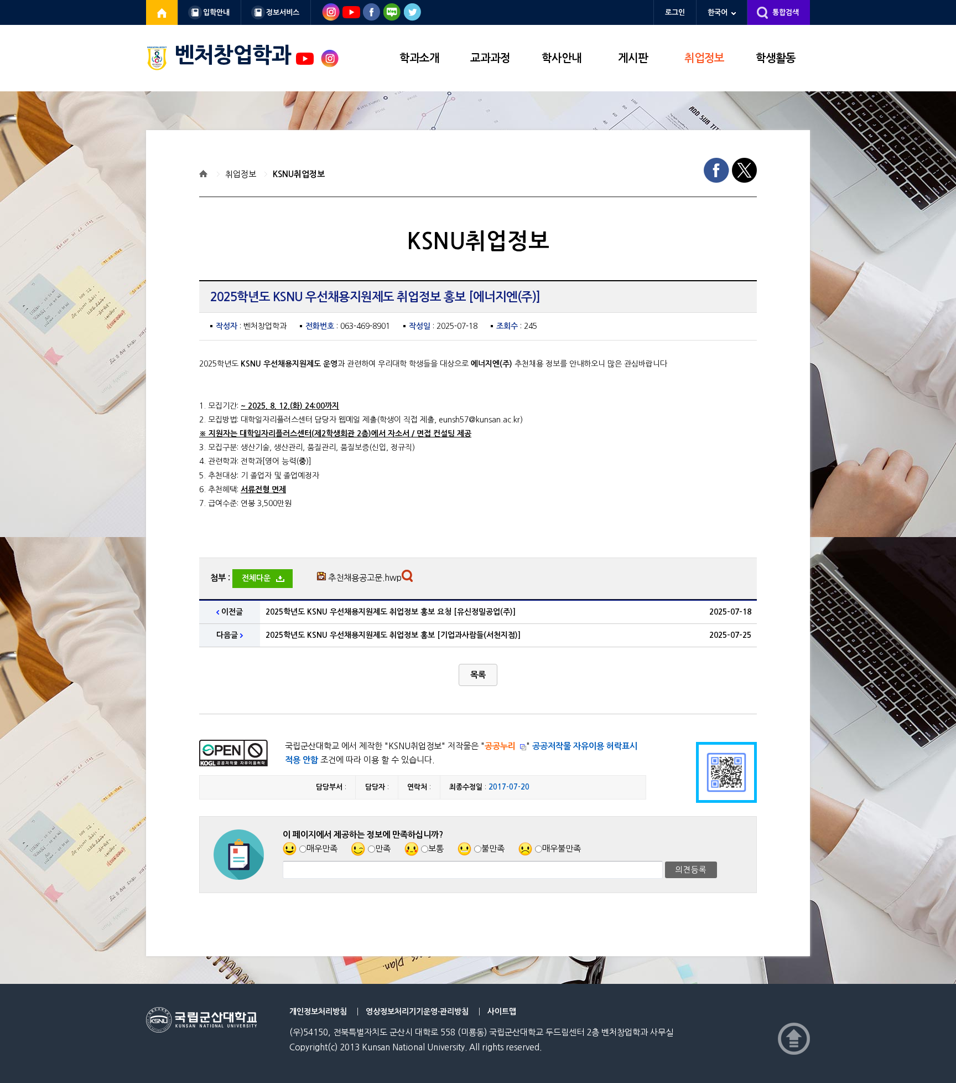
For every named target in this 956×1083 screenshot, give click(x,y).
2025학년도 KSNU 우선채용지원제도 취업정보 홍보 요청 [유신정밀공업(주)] (391, 612)
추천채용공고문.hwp (365, 578)
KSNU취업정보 (299, 174)
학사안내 (561, 58)
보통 (436, 848)
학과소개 (419, 58)
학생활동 (776, 58)
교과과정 (490, 58)
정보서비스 (282, 12)
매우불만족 (561, 848)
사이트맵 (501, 1011)
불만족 (493, 848)
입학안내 (216, 12)
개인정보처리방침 (318, 1011)
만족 (383, 848)
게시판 (633, 58)
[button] (478, 675)
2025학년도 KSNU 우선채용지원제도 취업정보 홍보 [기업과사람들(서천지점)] (393, 635)
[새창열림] (162, 12)
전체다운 (256, 578)
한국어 (718, 12)
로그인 (675, 12)
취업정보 (704, 58)
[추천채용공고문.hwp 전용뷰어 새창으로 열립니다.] (408, 578)
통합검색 (785, 12)
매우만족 (321, 848)
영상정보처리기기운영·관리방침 (417, 1011)
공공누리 (500, 746)
